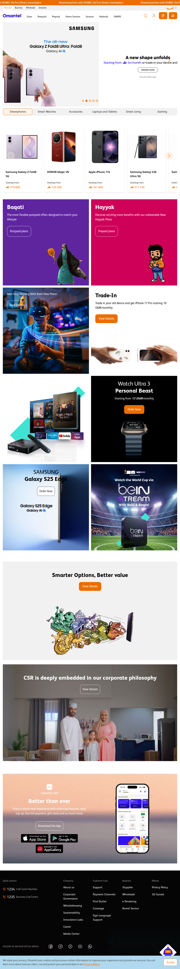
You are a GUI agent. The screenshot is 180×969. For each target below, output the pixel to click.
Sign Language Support (102, 917)
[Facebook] (50, 946)
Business (18, 8)
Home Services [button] (73, 16)
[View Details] (134, 331)
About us (68, 887)
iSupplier (127, 887)
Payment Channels (104, 894)
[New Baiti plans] (46, 331)
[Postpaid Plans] (46, 242)
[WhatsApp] (90, 946)
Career (67, 926)
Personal (7, 8)
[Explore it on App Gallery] (49, 849)
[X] (70, 946)
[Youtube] (80, 946)
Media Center (71, 933)
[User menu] (154, 15)
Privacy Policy (160, 887)
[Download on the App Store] (34, 838)
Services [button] (90, 16)
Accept (170, 962)
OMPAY (117, 16)
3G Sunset (158, 894)
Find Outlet (100, 901)
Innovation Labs (73, 919)
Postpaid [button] (42, 16)
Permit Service (130, 908)
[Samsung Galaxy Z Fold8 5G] (22, 159)
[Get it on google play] (64, 838)
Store (29, 16)
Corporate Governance (70, 896)
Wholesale (30, 8)
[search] (145, 15)
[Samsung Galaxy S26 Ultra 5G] (146, 159)
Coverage (98, 908)
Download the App (49, 826)
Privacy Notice (92, 964)
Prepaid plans (106, 231)
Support (97, 887)
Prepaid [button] (56, 16)
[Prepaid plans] (134, 242)
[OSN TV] (46, 419)
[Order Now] (134, 419)
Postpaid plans (19, 231)
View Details (17, 305)
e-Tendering (129, 901)
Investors (43, 8)
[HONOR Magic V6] (63, 159)
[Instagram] (60, 946)
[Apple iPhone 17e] (105, 159)
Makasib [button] (103, 16)
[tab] (17, 111)
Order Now (134, 409)
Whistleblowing (72, 905)
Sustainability (71, 912)
